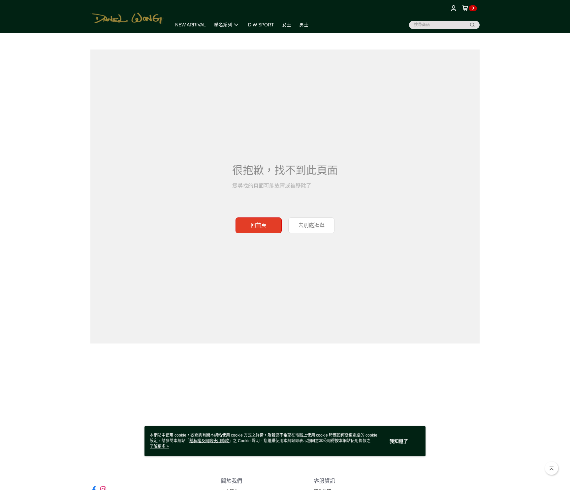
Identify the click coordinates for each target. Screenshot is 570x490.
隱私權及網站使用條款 (209, 441)
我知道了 (399, 441)
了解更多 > (159, 446)
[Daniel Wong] (127, 17)
